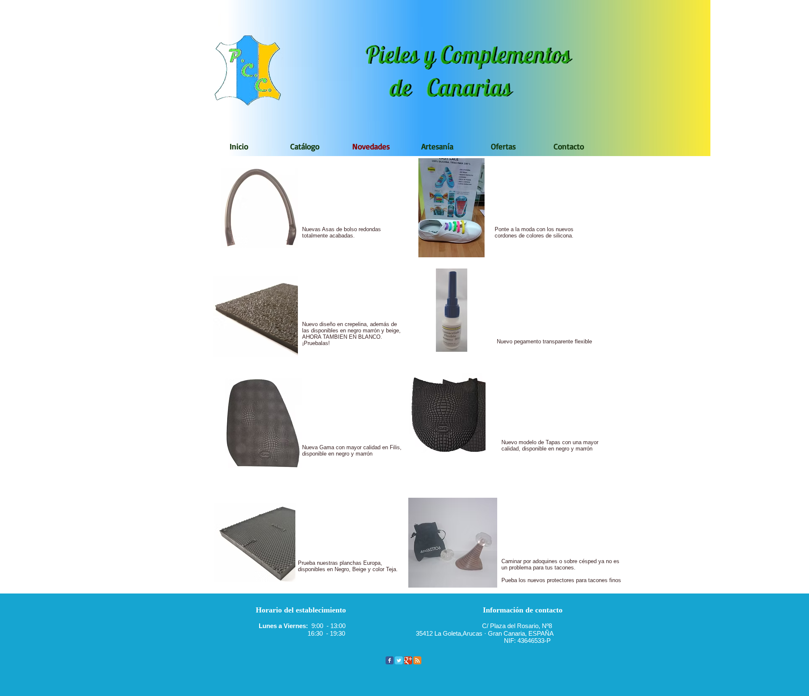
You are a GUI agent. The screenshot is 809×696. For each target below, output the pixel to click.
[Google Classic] (408, 660)
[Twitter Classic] (399, 660)
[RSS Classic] (417, 660)
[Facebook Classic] (390, 660)
